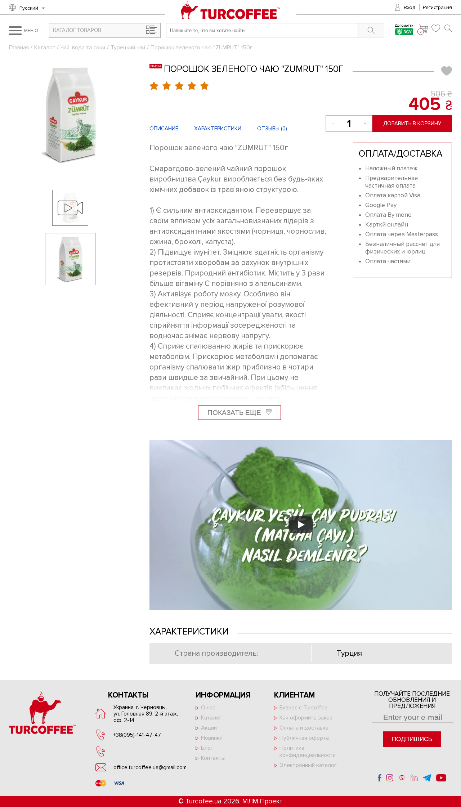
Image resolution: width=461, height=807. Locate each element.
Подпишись (412, 739)
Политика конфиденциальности (307, 751)
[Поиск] (448, 28)
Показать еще (235, 412)
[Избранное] (436, 28)
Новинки (212, 737)
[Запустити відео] (300, 524)
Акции (209, 727)
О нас (208, 707)
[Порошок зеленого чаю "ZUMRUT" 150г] (70, 114)
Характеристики (217, 128)
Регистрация (437, 7)
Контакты (213, 758)
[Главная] (230, 14)
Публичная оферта (304, 737)
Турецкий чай (128, 47)
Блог (207, 748)
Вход (409, 7)
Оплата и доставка (303, 727)
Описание (163, 128)
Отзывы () (272, 128)
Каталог (44, 47)
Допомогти (404, 26)
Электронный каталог (308, 765)
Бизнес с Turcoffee (303, 707)
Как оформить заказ (305, 717)
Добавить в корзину (412, 123)
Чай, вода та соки (83, 47)
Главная (19, 47)
